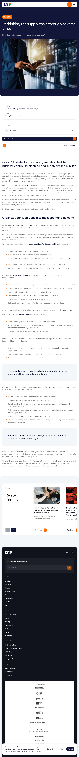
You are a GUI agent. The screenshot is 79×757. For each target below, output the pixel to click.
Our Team (8, 584)
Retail (7, 116)
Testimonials (9, 675)
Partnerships (9, 598)
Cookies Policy (39, 740)
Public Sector (9, 625)
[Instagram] (72, 552)
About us (8, 581)
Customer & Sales (11, 645)
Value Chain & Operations (15, 109)
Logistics (27, 116)
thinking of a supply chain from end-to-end (29, 225)
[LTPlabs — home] (7, 4)
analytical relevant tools (34, 185)
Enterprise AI (9, 659)
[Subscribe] (69, 568)
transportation (68, 310)
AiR (6, 605)
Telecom (7, 632)
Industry (7, 622)
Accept (70, 749)
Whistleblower (39, 736)
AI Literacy (8, 655)
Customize (50, 749)
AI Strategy (8, 652)
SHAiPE (7, 602)
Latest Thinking (10, 668)
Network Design (32, 109)
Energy (7, 618)
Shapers (7, 588)
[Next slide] (13, 530)
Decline (61, 749)
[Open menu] (74, 4)
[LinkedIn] (67, 552)
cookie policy (23, 751)
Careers (7, 595)
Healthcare (8, 635)
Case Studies (9, 672)
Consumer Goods (17, 116)
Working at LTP (10, 591)
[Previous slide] (7, 530)
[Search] (69, 4)
